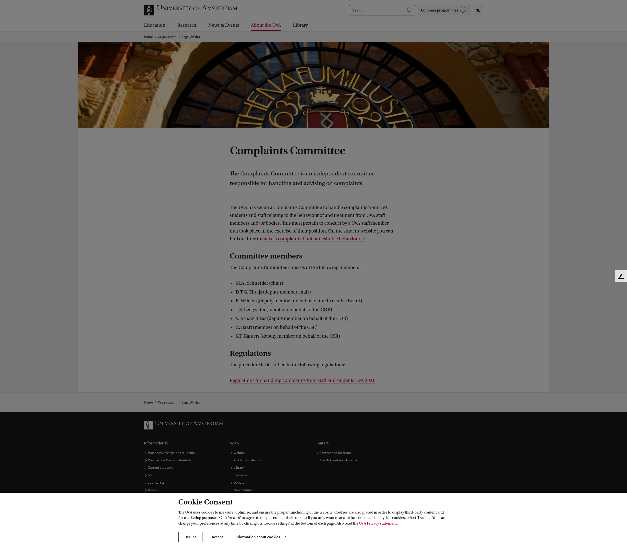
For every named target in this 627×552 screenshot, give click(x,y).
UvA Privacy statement (378, 523)
